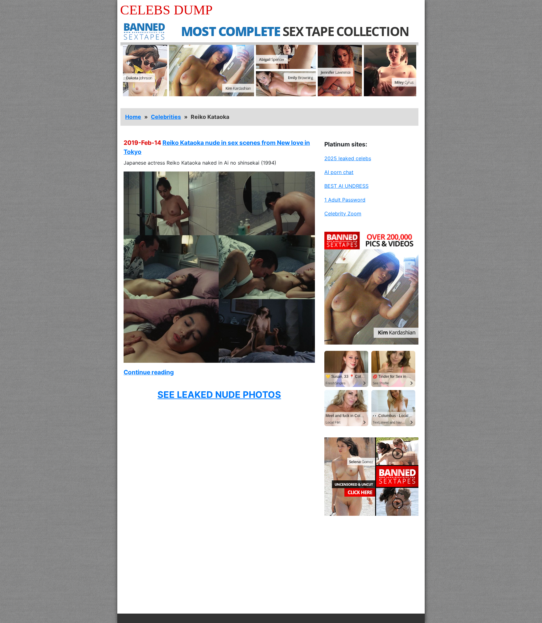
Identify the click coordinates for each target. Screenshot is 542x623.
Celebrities (166, 117)
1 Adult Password (344, 200)
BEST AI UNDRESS (346, 186)
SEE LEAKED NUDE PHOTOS (219, 394)
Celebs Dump (166, 10)
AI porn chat (338, 172)
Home (133, 117)
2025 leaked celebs (347, 158)
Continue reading (149, 372)
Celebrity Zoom (342, 213)
